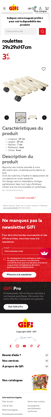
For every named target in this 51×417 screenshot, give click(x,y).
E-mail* (7, 248)
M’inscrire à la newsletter (19, 274)
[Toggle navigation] (4, 8)
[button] (34, 8)
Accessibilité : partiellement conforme (34, 408)
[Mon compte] (40, 8)
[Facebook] (10, 346)
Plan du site (7, 402)
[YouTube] (24, 346)
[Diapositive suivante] (44, 117)
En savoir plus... (26, 208)
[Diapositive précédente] (6, 117)
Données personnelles (12, 414)
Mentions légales (10, 410)
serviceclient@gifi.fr (11, 208)
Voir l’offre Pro (16, 307)
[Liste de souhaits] (43, 69)
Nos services (10, 361)
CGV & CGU (7, 406)
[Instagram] (17, 346)
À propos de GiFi (12, 366)
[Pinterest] (31, 346)
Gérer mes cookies (36, 402)
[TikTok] (38, 346)
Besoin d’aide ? (11, 355)
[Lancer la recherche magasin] (42, 31)
